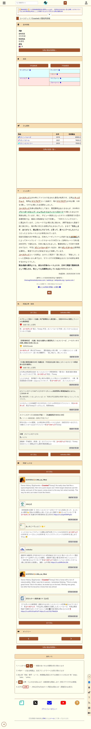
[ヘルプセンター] (77, 702)
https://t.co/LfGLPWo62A (49, 611)
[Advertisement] (49, 103)
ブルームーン (54, 82)
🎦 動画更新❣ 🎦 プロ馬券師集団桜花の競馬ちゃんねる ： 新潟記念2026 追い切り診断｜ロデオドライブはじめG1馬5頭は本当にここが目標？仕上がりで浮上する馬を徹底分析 (49, 10)
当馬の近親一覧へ (49, 149)
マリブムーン (54, 78)
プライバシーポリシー (49, 709)
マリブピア (23, 78)
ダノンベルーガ (25, 137)
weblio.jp (50, 280)
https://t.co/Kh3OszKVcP (30, 611)
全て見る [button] (33, 312)
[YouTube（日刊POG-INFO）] (63, 702)
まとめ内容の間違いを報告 (49, 287)
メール (52, 718)
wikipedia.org (59, 280)
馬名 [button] (19, 134)
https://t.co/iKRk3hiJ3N (59, 562)
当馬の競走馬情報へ (49, 50)
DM (44, 718)
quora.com (69, 280)
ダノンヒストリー (26, 143)
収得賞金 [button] (72, 134)
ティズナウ (54, 70)
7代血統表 (65, 66)
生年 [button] (57, 134)
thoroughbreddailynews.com (34, 280)
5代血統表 (33, 66)
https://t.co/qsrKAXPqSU (63, 514)
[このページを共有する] (3, 724)
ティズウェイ (24, 70)
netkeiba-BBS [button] (65, 312)
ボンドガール (25, 140)
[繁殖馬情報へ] (30, 70)
